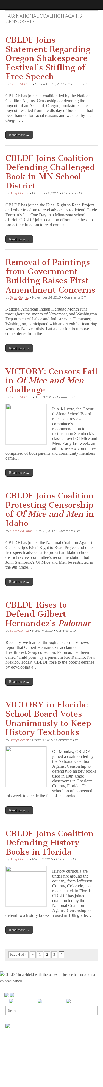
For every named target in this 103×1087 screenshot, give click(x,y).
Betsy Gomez (19, 193)
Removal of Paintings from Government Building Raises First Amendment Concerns (50, 276)
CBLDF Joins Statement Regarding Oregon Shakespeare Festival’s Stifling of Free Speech (47, 58)
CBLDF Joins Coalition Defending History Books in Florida (49, 843)
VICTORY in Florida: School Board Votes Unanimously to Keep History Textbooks (48, 718)
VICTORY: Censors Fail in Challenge (51, 381)
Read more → (19, 135)
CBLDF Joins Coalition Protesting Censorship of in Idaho (49, 509)
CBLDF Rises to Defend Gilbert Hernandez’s (48, 614)
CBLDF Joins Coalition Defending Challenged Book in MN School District (50, 172)
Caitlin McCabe (21, 84)
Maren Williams (21, 531)
